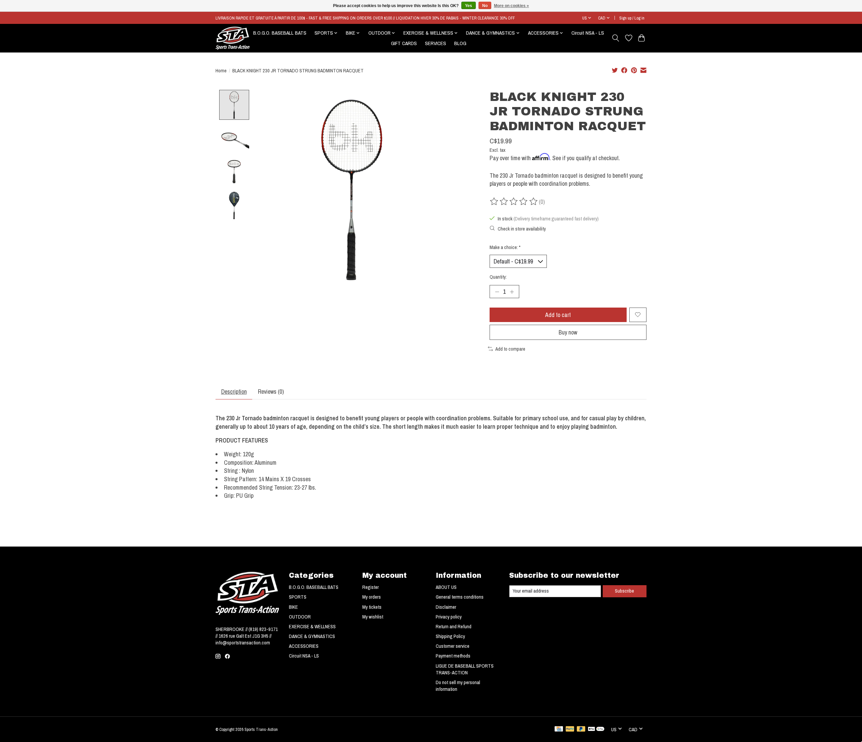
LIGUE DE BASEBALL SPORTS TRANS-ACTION (465, 669)
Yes (468, 5)
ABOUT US (446, 587)
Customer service (452, 646)
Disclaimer (446, 607)
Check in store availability (522, 228)
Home (221, 70)
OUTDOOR (300, 616)
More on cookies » (511, 5)
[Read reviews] (514, 201)
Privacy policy (449, 616)
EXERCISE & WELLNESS (312, 626)
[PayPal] (570, 729)
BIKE (293, 607)
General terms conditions (460, 597)
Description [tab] (234, 391)
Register (370, 587)
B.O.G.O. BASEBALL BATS (279, 32)
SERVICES (435, 43)
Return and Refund (453, 626)
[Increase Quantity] (512, 291)
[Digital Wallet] (596, 729)
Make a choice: (505, 247)
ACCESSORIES (304, 646)
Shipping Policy (450, 636)
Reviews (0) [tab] (271, 391)
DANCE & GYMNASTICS (312, 636)
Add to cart (558, 315)
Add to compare (510, 349)
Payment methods (453, 655)
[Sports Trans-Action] (233, 38)
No (485, 5)
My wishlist (372, 616)
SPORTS (297, 597)
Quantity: (498, 277)
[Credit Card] (559, 729)
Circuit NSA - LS (587, 32)
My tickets (372, 607)
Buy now (568, 332)
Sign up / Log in (631, 18)
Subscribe (624, 591)
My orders (371, 597)
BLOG (460, 43)
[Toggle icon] (616, 38)
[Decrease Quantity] (497, 291)
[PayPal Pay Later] (581, 729)
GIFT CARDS (404, 43)
